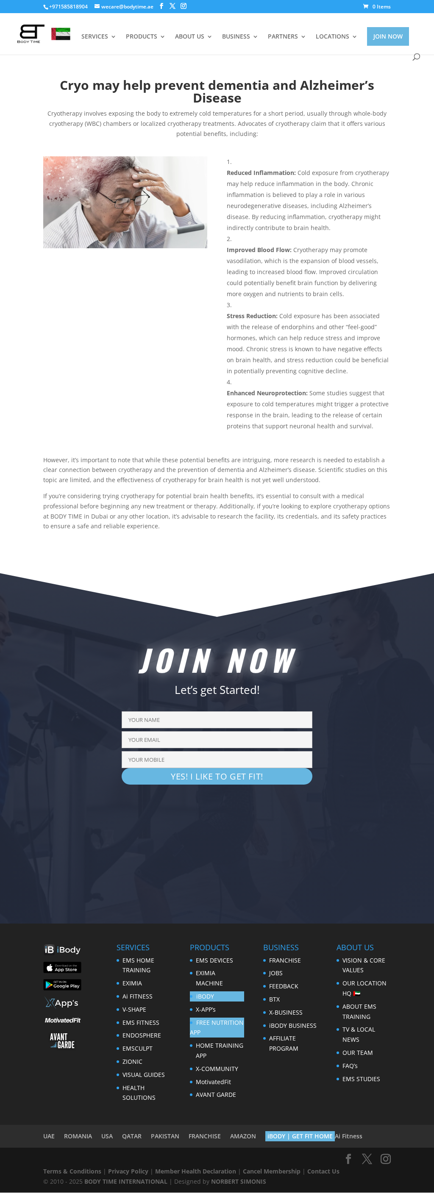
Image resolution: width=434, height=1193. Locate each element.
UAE (49, 1136)
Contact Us (323, 1171)
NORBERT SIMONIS (238, 1181)
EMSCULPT (137, 1048)
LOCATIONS (332, 36)
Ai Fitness (348, 1136)
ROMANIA (78, 1136)
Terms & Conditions (72, 1171)
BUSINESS (236, 36)
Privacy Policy (128, 1171)
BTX (274, 999)
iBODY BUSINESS (293, 1025)
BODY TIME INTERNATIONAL (125, 1181)
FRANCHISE (285, 960)
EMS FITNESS (140, 1022)
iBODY (205, 996)
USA (107, 1136)
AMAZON (243, 1136)
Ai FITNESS (137, 996)
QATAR (132, 1136)
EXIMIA (132, 983)
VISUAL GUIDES (143, 1075)
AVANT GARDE (216, 1094)
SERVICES (94, 36)
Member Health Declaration (195, 1171)
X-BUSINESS (286, 1012)
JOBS (276, 973)
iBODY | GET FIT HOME (300, 1136)
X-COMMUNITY (217, 1069)
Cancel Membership (271, 1171)
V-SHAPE (134, 1009)
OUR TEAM (357, 1053)
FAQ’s (350, 1066)
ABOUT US (189, 36)
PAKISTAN (165, 1136)
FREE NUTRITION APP (217, 1027)
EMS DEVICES (214, 960)
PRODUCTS (141, 36)
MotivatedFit (213, 1082)
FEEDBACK (283, 986)
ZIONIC (132, 1061)
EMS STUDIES (361, 1079)
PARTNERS (283, 36)
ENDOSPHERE (141, 1035)
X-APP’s (206, 1009)
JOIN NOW (388, 36)
